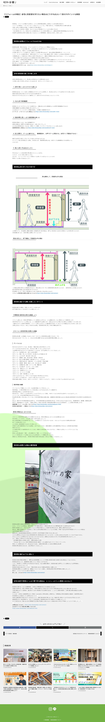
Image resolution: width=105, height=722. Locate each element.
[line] (54, 709)
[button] (19, 627)
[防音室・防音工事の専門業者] (9, 2)
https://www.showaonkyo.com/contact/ (47, 293)
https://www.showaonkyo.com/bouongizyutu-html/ (47, 404)
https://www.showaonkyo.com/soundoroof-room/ (41, 127)
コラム (7, 16)
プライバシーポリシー (52, 716)
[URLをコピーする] (85, 627)
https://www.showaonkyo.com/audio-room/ (47, 111)
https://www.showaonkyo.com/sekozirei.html (24, 608)
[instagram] (50, 709)
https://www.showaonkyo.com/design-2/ (41, 65)
